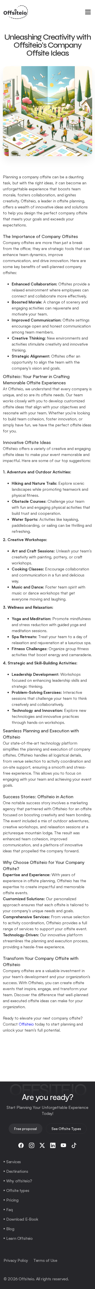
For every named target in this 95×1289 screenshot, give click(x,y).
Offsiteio (26, 1024)
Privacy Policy (16, 1260)
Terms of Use (45, 1260)
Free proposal (25, 1128)
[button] (87, 12)
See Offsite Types (66, 1128)
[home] (16, 12)
